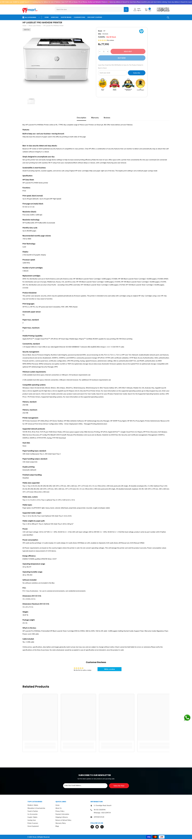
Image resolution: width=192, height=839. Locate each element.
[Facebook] (92, 826)
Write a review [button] (109, 669)
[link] (40, 744)
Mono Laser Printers (35, 25)
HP (104, 31)
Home (24, 25)
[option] (56, 61)
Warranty (95, 117)
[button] (102, 40)
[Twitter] (102, 826)
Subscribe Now (119, 786)
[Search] (91, 9)
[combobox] (89, 9)
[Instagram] (97, 826)
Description (81, 117)
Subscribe (136, 73)
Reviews (107, 117)
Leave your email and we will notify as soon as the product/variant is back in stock (120, 66)
